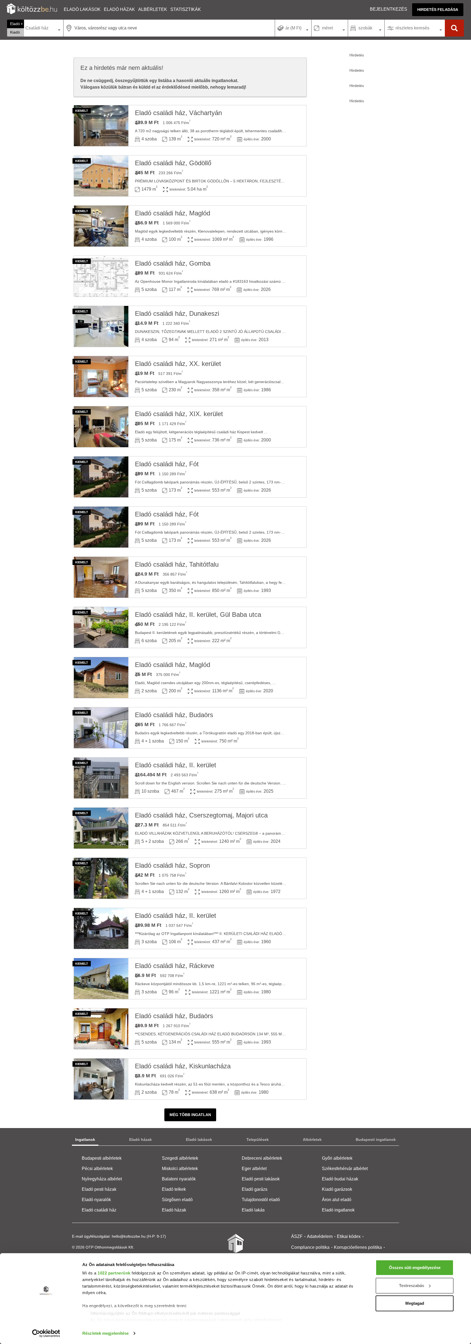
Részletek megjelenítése (105, 1333)
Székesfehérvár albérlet (345, 1168)
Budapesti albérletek (102, 1158)
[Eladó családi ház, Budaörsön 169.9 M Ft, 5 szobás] (101, 1028)
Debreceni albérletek (262, 1158)
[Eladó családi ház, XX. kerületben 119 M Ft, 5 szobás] (101, 376)
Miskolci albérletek (180, 1168)
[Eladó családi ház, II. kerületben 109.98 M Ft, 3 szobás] (101, 928)
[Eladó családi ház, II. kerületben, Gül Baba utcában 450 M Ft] (101, 627)
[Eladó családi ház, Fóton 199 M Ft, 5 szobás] (101, 476)
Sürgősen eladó (177, 1199)
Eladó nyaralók (96, 1199)
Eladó (15, 24)
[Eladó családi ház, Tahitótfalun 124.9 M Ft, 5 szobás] (101, 577)
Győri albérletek (337, 1158)
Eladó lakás (253, 1210)
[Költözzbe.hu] (32, 9)
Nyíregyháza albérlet (102, 1179)
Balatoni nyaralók (179, 1179)
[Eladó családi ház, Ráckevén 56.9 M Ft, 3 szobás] (101, 978)
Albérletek (152, 9)
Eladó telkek (174, 1189)
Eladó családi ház (99, 1210)
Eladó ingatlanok (338, 1210)
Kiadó (15, 32)
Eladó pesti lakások (261, 1179)
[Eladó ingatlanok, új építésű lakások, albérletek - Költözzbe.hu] (235, 1247)
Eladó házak (119, 9)
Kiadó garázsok (337, 1189)
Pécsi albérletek (97, 1168)
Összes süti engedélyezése (414, 1267)
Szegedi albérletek (180, 1158)
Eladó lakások (82, 9)
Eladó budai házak (340, 1179)
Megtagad (414, 1303)
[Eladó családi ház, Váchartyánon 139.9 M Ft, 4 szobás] (101, 125)
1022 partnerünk (114, 1273)
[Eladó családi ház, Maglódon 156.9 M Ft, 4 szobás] (101, 226)
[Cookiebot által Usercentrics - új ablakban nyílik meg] (46, 1333)
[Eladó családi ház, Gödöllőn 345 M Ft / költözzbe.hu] (101, 175)
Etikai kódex (349, 1236)
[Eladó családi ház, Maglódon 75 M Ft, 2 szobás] (101, 677)
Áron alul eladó (336, 1199)
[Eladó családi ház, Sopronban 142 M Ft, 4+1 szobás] (101, 878)
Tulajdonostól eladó (261, 1199)
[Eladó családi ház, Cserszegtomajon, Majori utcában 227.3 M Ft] (101, 828)
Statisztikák (185, 9)
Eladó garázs (254, 1189)
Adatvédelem (320, 1236)
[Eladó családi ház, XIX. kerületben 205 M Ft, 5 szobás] (101, 426)
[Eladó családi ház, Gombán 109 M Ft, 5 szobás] (101, 276)
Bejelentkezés (388, 9)
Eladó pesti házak (99, 1189)
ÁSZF (297, 1236)
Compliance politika (310, 1247)
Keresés (454, 28)
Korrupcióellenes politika (358, 1247)
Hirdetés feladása (437, 9)
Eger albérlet (254, 1168)
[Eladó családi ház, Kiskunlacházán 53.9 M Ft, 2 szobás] (101, 1079)
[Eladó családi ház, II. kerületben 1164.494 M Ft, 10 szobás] (101, 777)
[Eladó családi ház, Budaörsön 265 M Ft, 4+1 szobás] (101, 727)
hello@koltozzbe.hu (129, 1236)
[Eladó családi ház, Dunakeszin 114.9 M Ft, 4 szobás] (101, 326)
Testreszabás (411, 1285)
